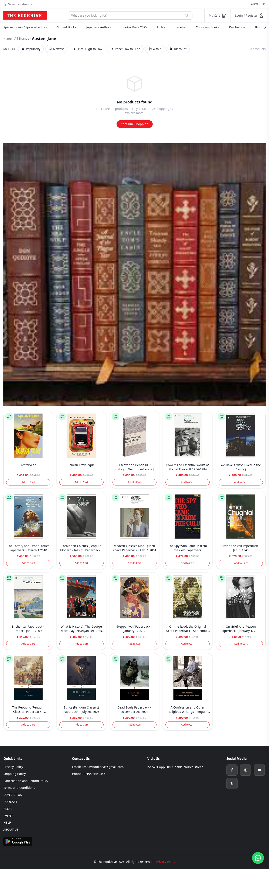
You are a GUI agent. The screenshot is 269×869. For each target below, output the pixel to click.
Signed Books (66, 27)
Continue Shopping (134, 124)
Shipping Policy (14, 774)
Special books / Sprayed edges (25, 27)
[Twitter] (232, 783)
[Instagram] (245, 770)
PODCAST (10, 802)
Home (7, 39)
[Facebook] (232, 770)
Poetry (181, 27)
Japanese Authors (98, 27)
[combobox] (124, 15)
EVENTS (8, 816)
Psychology (237, 27)
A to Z (157, 49)
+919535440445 (94, 774)
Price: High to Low (89, 49)
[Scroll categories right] (263, 27)
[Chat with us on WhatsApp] (258, 858)
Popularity (33, 49)
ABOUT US (258, 4)
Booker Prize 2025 (134, 27)
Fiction (162, 27)
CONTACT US (12, 795)
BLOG (7, 809)
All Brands (21, 38)
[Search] (186, 15)
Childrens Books (207, 27)
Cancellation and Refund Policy (25, 781)
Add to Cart (28, 482)
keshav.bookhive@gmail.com (103, 767)
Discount (180, 49)
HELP (7, 822)
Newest (58, 49)
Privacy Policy (13, 767)
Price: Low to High (127, 49)
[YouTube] (259, 770)
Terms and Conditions (19, 788)
